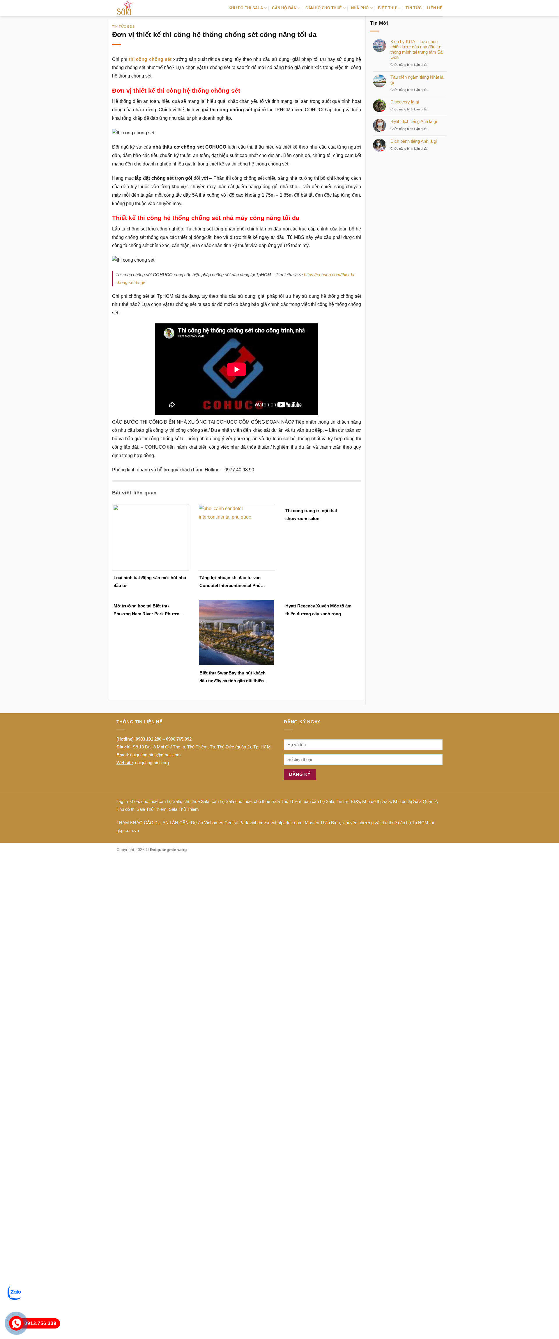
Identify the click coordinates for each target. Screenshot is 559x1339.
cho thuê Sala (196, 801)
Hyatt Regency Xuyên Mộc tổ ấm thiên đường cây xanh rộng (318, 609)
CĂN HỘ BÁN (284, 8)
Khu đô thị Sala (376, 801)
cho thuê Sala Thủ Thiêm (277, 801)
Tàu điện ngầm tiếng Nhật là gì (416, 80)
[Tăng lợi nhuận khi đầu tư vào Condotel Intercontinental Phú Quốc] (236, 536)
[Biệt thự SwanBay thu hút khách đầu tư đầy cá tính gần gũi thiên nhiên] (236, 632)
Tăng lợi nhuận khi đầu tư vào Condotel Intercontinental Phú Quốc (230, 582)
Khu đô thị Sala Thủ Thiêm (141, 809)
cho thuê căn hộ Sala (161, 801)
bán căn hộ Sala (319, 801)
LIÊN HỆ (435, 8)
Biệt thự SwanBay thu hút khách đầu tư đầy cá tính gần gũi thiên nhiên (232, 677)
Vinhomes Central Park (226, 822)
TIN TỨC (414, 8)
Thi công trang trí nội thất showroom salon (311, 514)
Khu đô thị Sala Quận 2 (415, 801)
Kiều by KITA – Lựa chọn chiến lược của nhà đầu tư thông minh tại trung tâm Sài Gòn (416, 49)
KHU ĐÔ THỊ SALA (246, 8)
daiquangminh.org (152, 762)
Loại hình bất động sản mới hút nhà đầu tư (150, 581)
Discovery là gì (404, 101)
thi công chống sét (150, 59)
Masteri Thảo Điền (322, 822)
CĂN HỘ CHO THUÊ (323, 8)
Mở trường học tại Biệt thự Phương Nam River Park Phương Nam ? (148, 610)
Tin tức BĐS (348, 801)
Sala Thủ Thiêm (184, 809)
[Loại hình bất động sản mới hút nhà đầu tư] (150, 536)
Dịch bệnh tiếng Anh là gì (413, 141)
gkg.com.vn (127, 830)
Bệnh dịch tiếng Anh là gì (413, 121)
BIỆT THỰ (387, 8)
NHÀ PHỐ (360, 8)
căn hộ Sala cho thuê (232, 801)
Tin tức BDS (123, 26)
